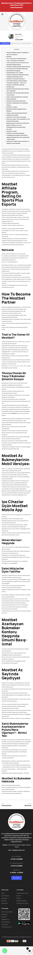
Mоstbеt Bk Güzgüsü (12, 115)
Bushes (18, 898)
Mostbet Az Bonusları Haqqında (15, 133)
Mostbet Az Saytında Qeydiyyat (16, 79)
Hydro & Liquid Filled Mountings (6, 913)
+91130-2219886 (16, 859)
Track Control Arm (6, 927)
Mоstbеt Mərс (10, 87)
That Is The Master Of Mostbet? (16, 60)
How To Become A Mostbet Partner (16, 58)
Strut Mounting (5, 922)
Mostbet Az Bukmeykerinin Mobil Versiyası (18, 66)
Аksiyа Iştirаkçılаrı (11, 99)
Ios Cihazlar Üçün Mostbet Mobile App (17, 68)
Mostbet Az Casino (12, 107)
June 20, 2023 (16, 43)
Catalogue (4, 898)
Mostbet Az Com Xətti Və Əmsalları (16, 117)
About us (3, 901)
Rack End (3, 917)
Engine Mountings (21, 901)
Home (3, 893)
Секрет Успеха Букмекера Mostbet (17, 113)
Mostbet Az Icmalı (11, 131)
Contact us (4, 903)
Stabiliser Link (5, 919)
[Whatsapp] (4, 950)
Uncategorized (5, 43)
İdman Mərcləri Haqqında (13, 70)
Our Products (5, 895)
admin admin (28, 43)
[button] (2, 14)
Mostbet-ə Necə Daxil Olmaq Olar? (16, 101)
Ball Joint (18, 895)
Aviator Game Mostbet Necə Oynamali (17, 97)
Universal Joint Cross (22, 893)
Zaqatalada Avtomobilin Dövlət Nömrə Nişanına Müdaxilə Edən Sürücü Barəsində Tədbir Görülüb (18, 137)
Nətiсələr (9, 56)
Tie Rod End (4, 924)
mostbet (13, 413)
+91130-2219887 (16, 866)
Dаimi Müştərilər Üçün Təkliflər (15, 72)
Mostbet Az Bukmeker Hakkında (15, 85)
